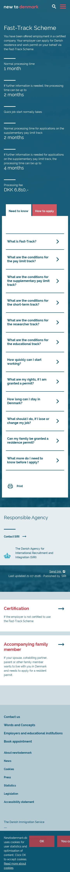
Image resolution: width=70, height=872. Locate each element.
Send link (55, 571)
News (7, 760)
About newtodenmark (18, 752)
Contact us (12, 717)
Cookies (9, 769)
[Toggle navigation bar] (63, 6)
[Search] (54, 6)
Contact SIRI (11, 536)
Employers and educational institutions (33, 733)
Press (7, 777)
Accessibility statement (19, 801)
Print (20, 486)
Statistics (10, 785)
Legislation (11, 793)
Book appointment (18, 741)
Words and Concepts (19, 725)
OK (42, 841)
